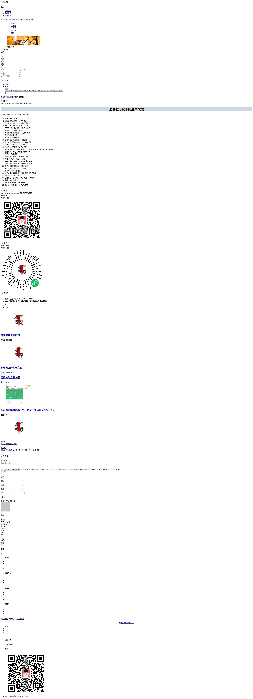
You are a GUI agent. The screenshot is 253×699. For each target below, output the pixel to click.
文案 (12, 33)
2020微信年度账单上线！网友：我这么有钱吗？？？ (28, 410)
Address (3, 493)
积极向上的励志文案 (11, 367)
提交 (3, 497)
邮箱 (2, 485)
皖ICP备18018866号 (127, 623)
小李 (11, 299)
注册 (2, 7)
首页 (2, 97)
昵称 (2, 481)
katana (7, 84)
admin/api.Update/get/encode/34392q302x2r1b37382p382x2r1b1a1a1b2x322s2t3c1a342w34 (34, 91)
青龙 (6, 86)
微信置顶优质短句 (10, 335)
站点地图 (20, 619)
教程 (2, 415)
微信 (21, 114)
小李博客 (5, 619)
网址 (2, 489)
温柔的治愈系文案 (10, 377)
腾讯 (6, 89)
